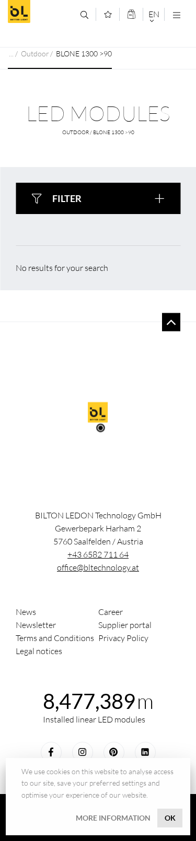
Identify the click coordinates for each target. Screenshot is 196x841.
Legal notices (39, 651)
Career (110, 612)
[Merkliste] (108, 14)
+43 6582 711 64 (98, 554)
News (26, 612)
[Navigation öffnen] (176, 15)
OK (170, 817)
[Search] (84, 15)
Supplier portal (125, 625)
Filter (67, 198)
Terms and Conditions (55, 638)
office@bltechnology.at (98, 567)
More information (113, 817)
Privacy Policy (123, 638)
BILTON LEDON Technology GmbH (40, 11)
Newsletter (36, 625)
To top (171, 322)
